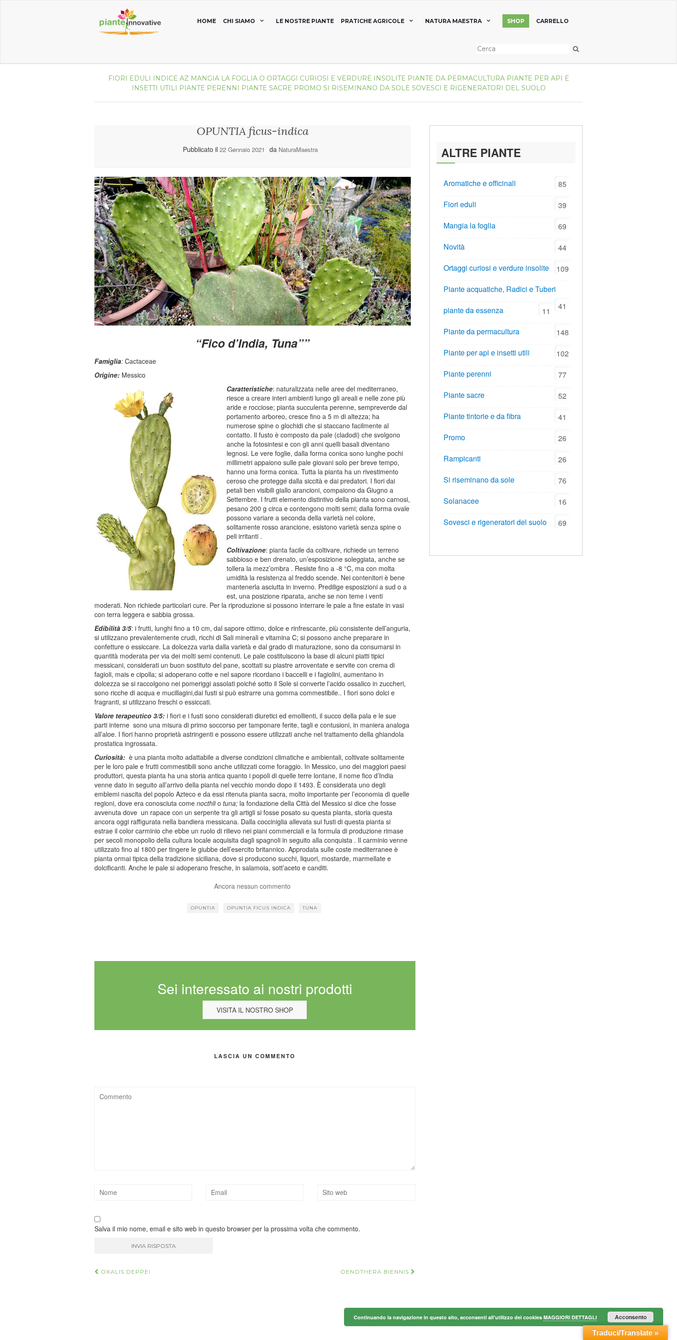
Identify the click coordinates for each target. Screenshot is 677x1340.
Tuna (310, 908)
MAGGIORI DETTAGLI (570, 1317)
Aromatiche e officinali (480, 183)
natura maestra (453, 20)
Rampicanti (462, 458)
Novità (454, 246)
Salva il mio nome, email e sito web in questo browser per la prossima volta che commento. (227, 1228)
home (206, 20)
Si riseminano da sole (366, 88)
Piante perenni (209, 88)
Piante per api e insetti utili (487, 352)
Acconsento (631, 1317)
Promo (307, 88)
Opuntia (203, 908)
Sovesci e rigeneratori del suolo (479, 88)
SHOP (516, 20)
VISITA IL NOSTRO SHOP (254, 1009)
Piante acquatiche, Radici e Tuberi (500, 289)
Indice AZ (171, 78)
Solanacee (461, 500)
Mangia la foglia (224, 78)
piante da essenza (473, 310)
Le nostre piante (305, 20)
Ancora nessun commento (252, 886)
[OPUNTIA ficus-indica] (252, 251)
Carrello (552, 20)
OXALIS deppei (125, 1271)
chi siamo (239, 20)
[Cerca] (576, 49)
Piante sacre (266, 88)
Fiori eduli (129, 78)
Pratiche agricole (372, 20)
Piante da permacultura (456, 78)
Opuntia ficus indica (259, 908)
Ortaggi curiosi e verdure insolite (336, 78)
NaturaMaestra (298, 149)
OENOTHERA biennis (375, 1271)
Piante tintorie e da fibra (482, 416)
